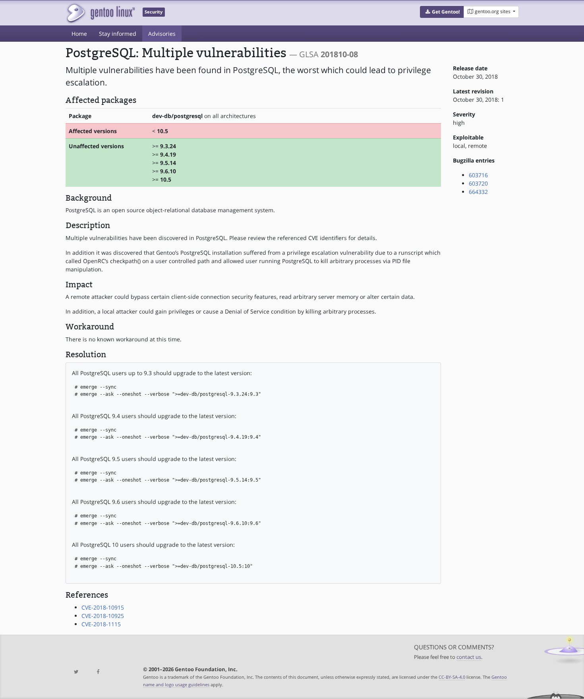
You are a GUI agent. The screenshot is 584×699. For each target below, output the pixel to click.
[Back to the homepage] (100, 12)
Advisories (162, 33)
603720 (478, 183)
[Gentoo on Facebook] (97, 672)
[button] (442, 12)
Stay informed (117, 33)
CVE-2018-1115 (101, 624)
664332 (478, 192)
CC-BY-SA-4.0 (452, 677)
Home (79, 33)
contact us (468, 657)
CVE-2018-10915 (102, 607)
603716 (478, 175)
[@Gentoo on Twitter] (76, 672)
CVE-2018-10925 (102, 616)
